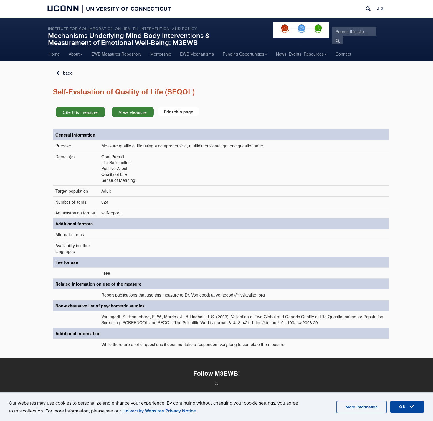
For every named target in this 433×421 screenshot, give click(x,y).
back (67, 73)
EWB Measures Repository (116, 54)
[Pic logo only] (301, 30)
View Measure (133, 112)
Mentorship (160, 54)
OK (403, 406)
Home (54, 54)
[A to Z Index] (380, 9)
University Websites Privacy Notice (159, 411)
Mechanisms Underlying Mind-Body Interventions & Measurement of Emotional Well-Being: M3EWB (129, 39)
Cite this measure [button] (80, 112)
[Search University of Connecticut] (368, 9)
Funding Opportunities (243, 54)
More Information (362, 407)
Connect (343, 54)
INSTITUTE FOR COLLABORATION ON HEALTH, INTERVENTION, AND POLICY (122, 28)
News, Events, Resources (300, 54)
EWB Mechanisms (197, 54)
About (74, 54)
